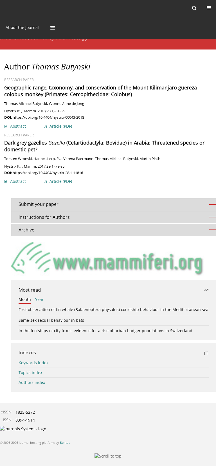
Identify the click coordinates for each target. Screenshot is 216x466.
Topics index (30, 372)
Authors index (32, 382)
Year (39, 299)
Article (61, 126)
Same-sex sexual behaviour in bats (51, 320)
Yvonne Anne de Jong (66, 103)
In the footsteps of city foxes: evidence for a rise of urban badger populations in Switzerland (105, 330)
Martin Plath (150, 158)
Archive (26, 230)
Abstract (18, 126)
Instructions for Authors (44, 217)
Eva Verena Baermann (75, 158)
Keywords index (33, 362)
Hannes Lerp (44, 158)
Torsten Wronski (18, 158)
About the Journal (22, 27)
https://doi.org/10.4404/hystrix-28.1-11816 (48, 172)
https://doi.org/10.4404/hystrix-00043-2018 (48, 117)
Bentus (65, 442)
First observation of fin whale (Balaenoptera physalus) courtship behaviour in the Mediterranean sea (113, 309)
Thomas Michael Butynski (25, 103)
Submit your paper (38, 204)
